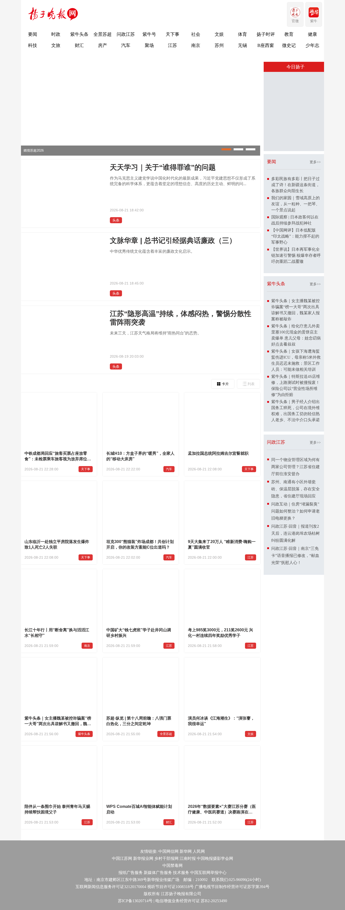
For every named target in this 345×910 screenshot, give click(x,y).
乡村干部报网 (166, 858)
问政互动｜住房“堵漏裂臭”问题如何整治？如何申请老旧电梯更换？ (295, 511)
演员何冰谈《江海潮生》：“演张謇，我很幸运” (221, 721)
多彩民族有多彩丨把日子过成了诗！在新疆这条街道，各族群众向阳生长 (295, 185)
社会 (195, 34)
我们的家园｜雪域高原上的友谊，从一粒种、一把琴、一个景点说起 (295, 204)
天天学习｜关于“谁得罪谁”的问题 (163, 167)
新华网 (186, 851)
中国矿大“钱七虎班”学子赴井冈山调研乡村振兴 (138, 633)
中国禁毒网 (172, 865)
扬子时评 (266, 34)
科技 (32, 45)
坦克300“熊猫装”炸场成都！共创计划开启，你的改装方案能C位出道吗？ (140, 544)
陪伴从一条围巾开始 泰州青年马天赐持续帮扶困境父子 (57, 809)
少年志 (312, 45)
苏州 (219, 45)
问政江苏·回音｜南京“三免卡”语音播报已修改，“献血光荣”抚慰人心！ (295, 555)
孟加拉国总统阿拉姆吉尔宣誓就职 (218, 453)
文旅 (55, 45)
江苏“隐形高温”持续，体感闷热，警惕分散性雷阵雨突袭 (180, 318)
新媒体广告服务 (158, 872)
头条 (115, 220)
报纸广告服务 (130, 872)
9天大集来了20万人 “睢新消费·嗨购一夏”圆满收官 (222, 544)
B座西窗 (265, 45)
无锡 (242, 45)
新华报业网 (143, 858)
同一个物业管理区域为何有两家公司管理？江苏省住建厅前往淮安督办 (295, 467)
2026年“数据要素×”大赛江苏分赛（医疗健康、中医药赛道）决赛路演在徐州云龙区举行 (222, 809)
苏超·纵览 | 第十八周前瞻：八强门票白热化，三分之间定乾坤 (138, 721)
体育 (242, 34)
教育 (288, 34)
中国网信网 (168, 851)
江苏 (172, 45)
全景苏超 (102, 34)
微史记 (289, 45)
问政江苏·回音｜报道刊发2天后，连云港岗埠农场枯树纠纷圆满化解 (295, 533)
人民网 (199, 851)
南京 (195, 45)
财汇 (79, 45)
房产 (102, 45)
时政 (55, 34)
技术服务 (181, 872)
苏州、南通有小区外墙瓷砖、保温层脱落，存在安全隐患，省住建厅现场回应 (295, 489)
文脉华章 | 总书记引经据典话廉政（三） (173, 240)
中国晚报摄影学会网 (215, 858)
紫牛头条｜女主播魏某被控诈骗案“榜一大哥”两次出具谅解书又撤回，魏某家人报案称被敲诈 (57, 721)
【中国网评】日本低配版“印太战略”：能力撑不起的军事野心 (295, 236)
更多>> (315, 162)
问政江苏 (126, 34)
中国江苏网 (122, 858)
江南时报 (188, 858)
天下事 (172, 34)
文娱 (219, 34)
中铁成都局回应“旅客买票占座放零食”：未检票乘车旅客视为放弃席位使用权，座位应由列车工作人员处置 (57, 456)
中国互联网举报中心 (208, 872)
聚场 (149, 45)
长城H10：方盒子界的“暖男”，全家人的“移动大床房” (140, 456)
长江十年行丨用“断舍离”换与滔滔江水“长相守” (56, 633)
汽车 (125, 45)
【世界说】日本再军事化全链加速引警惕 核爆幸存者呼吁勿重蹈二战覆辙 (296, 255)
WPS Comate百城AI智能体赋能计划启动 (139, 809)
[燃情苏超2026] (140, 154)
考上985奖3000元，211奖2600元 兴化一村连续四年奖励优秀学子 (220, 633)
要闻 (32, 34)
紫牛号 (149, 34)
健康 (312, 34)
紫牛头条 (79, 34)
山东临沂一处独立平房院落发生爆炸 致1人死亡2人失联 (56, 544)
